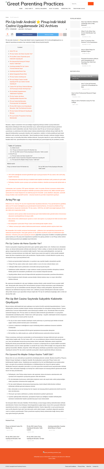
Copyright (11, 466)
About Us (88, 466)
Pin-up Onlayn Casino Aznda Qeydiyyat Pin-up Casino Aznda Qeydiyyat (19, 82)
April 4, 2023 (75, 104)
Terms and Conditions (70, 466)
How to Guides (54, 8)
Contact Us (95, 466)
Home (21, 8)
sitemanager (13, 29)
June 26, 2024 (75, 78)
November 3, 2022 (76, 96)
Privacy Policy (81, 466)
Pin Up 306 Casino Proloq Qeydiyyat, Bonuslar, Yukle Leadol (30, 152)
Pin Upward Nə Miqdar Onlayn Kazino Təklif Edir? (25, 159)
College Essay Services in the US (82, 76)
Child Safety (29, 8)
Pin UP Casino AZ (14, 17)
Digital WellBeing (41, 8)
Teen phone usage (79, 8)
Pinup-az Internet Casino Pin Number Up (24, 150)
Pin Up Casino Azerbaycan (18, 77)
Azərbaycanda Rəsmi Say (18, 71)
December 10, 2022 (86, 36)
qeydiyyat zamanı (29, 234)
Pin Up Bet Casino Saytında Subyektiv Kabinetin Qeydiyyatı (27, 157)
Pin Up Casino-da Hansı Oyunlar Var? (21, 54)
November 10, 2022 (86, 27)
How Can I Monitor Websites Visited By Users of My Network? (89, 23)
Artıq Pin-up (13, 154)
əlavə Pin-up (13, 51)
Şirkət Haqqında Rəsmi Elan (18, 74)
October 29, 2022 (86, 53)
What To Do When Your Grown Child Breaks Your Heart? (88, 32)
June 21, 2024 (21, 29)
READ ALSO (15, 148)
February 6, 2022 (86, 89)
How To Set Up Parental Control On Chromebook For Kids (89, 85)
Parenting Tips (66, 8)
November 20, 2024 (86, 65)
